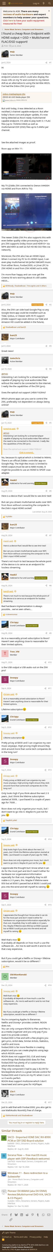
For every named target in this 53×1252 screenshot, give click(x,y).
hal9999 (11, 1143)
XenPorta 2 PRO (8, 1249)
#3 (50, 346)
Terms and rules (21, 1237)
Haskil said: (8, 541)
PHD (6, 46)
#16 (50, 985)
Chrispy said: (8, 694)
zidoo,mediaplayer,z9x (14, 94)
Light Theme (9, 1232)
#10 (50, 662)
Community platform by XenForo (25, 1245)
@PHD (4, 373)
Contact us (6, 1237)
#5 (50, 423)
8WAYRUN (33, 1249)
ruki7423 (11, 1161)
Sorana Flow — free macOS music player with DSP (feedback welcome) (29, 1156)
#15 (50, 905)
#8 (50, 585)
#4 (50, 369)
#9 (50, 633)
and (15, 327)
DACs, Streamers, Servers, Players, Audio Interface (28, 1144)
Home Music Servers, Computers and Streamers (27, 1162)
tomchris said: (9, 428)
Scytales (11, 1201)
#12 (50, 727)
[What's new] (44, 3)
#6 (50, 491)
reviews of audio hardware (18, 14)
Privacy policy (36, 1237)
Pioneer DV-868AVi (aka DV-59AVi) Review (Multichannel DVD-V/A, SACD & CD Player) (29, 1194)
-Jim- (9, 1179)
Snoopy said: (9, 733)
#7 (50, 535)
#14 (50, 839)
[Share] (46, 62)
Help (46, 1237)
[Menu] (4, 3)
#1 (50, 62)
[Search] (49, 3)
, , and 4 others (26, 286)
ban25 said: (8, 591)
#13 (50, 770)
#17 (50, 1102)
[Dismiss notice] (48, 11)
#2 (50, 304)
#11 (50, 688)
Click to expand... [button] (26, 452)
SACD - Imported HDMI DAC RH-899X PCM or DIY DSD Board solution (29, 1138)
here (11, 20)
